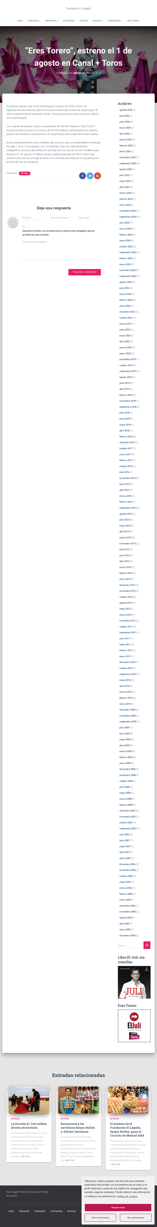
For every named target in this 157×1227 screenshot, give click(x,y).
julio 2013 (124, 549)
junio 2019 (124, 383)
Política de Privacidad (29, 1192)
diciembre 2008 (127, 769)
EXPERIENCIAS (114, 21)
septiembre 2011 (127, 632)
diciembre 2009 (127, 710)
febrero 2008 (125, 805)
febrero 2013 (125, 573)
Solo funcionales (100, 1217)
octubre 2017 (126, 448)
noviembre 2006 (127, 870)
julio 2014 (124, 519)
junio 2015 (124, 484)
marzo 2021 (125, 324)
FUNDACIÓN (33, 21)
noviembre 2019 (127, 359)
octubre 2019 (126, 365)
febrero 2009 (125, 757)
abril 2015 (124, 490)
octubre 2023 (126, 246)
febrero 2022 (125, 300)
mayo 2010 (124, 680)
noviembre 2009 (127, 716)
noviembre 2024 (127, 211)
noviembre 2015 (127, 478)
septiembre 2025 (127, 163)
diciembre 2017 (127, 442)
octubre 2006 (126, 876)
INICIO (20, 21)
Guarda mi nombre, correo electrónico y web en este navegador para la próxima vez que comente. (58, 233)
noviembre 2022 (127, 270)
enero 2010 (125, 704)
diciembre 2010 (127, 662)
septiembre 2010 (127, 674)
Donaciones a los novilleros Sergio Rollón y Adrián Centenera (78, 1127)
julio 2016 (124, 472)
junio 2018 (124, 419)
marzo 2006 (125, 888)
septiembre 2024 (127, 217)
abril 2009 (124, 745)
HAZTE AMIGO (133, 21)
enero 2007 (125, 858)
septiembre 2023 (127, 252)
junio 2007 (124, 840)
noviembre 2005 (127, 911)
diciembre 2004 (127, 935)
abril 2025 (124, 187)
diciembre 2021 (127, 312)
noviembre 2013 (127, 543)
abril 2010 (124, 686)
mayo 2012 (124, 609)
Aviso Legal (11, 1192)
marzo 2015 (125, 496)
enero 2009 (125, 763)
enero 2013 (125, 579)
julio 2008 (124, 787)
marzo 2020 (125, 347)
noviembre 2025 (127, 157)
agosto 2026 (125, 110)
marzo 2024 (125, 228)
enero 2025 (125, 205)
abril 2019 (124, 389)
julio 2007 (124, 834)
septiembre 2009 (127, 721)
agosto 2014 (125, 514)
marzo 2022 (125, 294)
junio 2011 (124, 638)
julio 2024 (124, 222)
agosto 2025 (125, 169)
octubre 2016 (126, 466)
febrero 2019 (125, 395)
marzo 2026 (125, 139)
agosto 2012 (125, 603)
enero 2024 (125, 240)
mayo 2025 (124, 181)
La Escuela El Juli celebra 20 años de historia (29, 1125)
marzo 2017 (125, 454)
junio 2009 (124, 733)
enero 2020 (125, 353)
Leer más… (26, 1156)
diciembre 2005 (127, 906)
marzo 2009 (125, 751)
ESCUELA (97, 21)
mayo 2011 (124, 644)
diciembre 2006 (127, 864)
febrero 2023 (125, 258)
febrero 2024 (125, 234)
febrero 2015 (125, 502)
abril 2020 (124, 341)
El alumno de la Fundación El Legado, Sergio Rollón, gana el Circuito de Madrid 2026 (127, 1129)
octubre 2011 (126, 626)
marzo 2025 (125, 193)
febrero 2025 (125, 199)
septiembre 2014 (127, 508)
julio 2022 (124, 288)
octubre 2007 (126, 822)
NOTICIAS (84, 21)
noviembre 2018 (127, 401)
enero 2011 (125, 656)
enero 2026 (125, 151)
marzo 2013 (125, 567)
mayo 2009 (124, 739)
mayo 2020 (124, 335)
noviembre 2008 (127, 775)
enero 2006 (125, 900)
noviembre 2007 (127, 816)
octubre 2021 (126, 318)
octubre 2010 (126, 668)
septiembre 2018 (127, 407)
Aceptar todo (118, 1207)
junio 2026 (124, 121)
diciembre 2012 (127, 585)
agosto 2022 (125, 282)
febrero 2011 (125, 650)
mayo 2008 (124, 793)
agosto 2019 (125, 377)
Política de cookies (127, 1196)
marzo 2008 (125, 799)
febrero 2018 (125, 436)
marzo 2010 (125, 692)
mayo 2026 (124, 128)
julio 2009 (124, 727)
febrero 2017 (125, 460)
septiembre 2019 (127, 371)
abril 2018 (124, 430)
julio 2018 (124, 413)
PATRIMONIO (50, 21)
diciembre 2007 (127, 810)
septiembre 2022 (127, 276)
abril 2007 (124, 852)
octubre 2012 (126, 597)
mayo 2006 (124, 882)
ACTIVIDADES (69, 21)
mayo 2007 (124, 846)
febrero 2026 (125, 145)
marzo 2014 (125, 537)
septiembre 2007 (127, 828)
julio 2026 (124, 116)
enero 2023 (125, 264)
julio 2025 (124, 175)
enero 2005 (125, 929)
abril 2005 (124, 923)
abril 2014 (124, 531)
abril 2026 (124, 134)
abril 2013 (124, 561)
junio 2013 (124, 555)
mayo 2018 (124, 425)
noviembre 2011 (127, 620)
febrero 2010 (125, 698)
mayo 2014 (124, 525)
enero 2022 (125, 306)
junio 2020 (124, 329)
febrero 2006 (125, 894)
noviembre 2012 (127, 591)
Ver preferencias (135, 1217)
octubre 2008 (126, 781)
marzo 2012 (125, 615)
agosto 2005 (125, 917)
